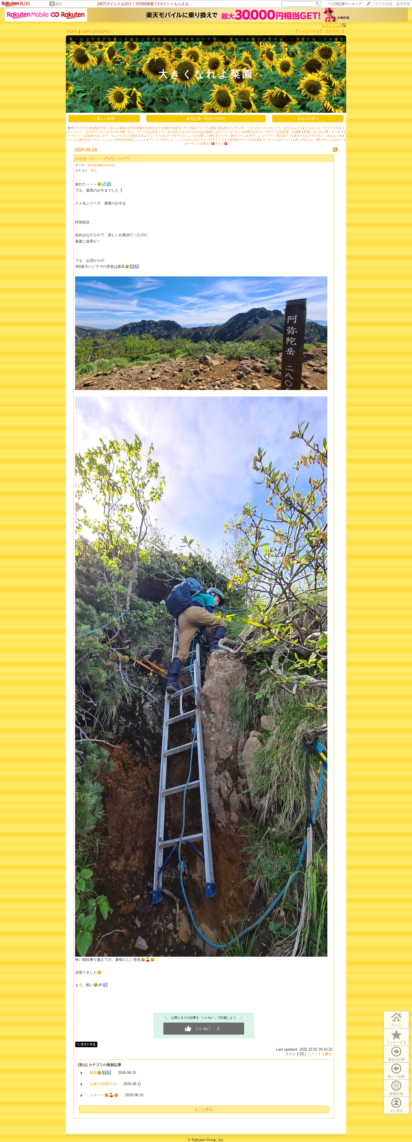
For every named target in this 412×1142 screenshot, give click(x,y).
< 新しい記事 (104, 118)
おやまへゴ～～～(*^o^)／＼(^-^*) (102, 158)
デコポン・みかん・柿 (326, 135)
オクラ (189, 131)
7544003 (331, 25)
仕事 (247, 131)
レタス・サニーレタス (114, 135)
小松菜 (231, 139)
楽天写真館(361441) (101, 165)
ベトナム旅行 (76, 139)
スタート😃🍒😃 (104, 1095)
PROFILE (103, 31)
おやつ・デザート (264, 131)
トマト (162, 131)
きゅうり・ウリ (151, 135)
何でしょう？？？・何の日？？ (269, 135)
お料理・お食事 (290, 131)
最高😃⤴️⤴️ (100, 1073)
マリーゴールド (230, 131)
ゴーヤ (169, 135)
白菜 (256, 139)
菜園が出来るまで (148, 128)
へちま (304, 135)
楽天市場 (403, 4)
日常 (131, 128)
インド (219, 139)
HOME (72, 31)
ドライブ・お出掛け (82, 135)
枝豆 (135, 135)
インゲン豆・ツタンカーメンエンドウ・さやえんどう (265, 128)
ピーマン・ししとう (101, 139)
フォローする (396, 1042)
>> (345, 4)
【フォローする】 (308, 31)
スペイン (286, 139)
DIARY (86, 31)
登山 (205, 143)
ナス (180, 135)
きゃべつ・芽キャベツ (230, 135)
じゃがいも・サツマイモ (322, 128)
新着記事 (396, 1094)
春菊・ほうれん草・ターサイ (324, 131)
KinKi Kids (124, 139)
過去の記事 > (308, 118)
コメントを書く (319, 1054)
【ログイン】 (335, 31)
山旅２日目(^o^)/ (103, 1084)
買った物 (206, 135)
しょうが (191, 135)
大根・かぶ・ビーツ (133, 131)
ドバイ (207, 139)
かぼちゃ (176, 131)
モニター (194, 139)
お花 (152, 131)
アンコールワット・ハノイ (167, 139)
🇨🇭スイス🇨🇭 (219, 143)
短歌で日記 (171, 128)
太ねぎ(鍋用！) (206, 131)
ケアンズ (245, 139)
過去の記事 (396, 1060)
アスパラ (202, 128)
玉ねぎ (221, 128)
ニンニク (140, 139)
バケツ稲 (187, 128)
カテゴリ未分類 (87, 128)
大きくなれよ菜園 (112, 128)
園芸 (58, 4)
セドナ (339, 139)
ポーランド (192, 143)
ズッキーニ (269, 139)
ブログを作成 (382, 4)
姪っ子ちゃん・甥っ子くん (313, 139)
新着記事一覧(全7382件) (206, 118)
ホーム (396, 1025)
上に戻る (396, 1111)
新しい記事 (396, 1077)
